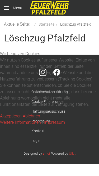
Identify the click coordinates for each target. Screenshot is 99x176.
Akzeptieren (11, 115)
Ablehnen (31, 115)
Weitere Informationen (20, 122)
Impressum (54, 122)
